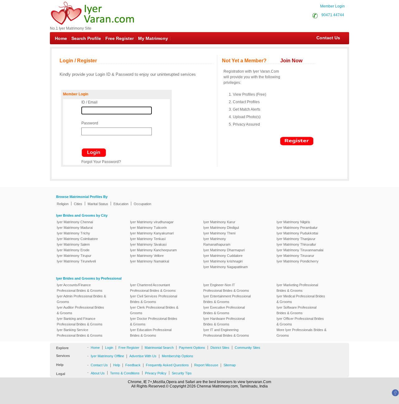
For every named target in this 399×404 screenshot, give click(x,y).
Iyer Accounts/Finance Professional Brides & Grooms (80, 287)
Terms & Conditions (125, 373)
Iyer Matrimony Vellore (147, 255)
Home (61, 38)
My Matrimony (153, 38)
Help (116, 365)
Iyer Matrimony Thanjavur (295, 239)
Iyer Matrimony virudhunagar (152, 222)
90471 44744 (332, 15)
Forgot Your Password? (101, 162)
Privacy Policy (155, 373)
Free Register (119, 38)
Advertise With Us (142, 356)
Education (120, 204)
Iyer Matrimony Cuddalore (223, 255)
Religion (63, 204)
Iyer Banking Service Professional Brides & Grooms (80, 332)
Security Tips (182, 373)
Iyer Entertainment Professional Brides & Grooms (227, 299)
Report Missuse (206, 365)
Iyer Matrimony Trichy (73, 233)
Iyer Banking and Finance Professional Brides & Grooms (80, 321)
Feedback (133, 365)
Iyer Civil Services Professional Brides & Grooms (153, 299)
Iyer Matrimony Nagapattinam (225, 267)
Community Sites (247, 347)
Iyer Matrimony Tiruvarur (295, 255)
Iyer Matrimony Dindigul (221, 227)
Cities (78, 204)
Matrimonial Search (159, 347)
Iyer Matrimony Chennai (75, 222)
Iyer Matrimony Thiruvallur (296, 244)
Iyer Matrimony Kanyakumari (152, 233)
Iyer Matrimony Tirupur (74, 255)
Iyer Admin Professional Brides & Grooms (81, 299)
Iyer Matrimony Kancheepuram (153, 250)
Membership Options (177, 356)
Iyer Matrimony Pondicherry (297, 261)
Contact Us (325, 37)
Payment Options (192, 347)
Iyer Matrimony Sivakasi (148, 244)
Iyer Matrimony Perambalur (297, 227)
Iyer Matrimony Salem (73, 244)
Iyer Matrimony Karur (219, 222)
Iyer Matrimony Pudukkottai (297, 233)
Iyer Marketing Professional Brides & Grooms (297, 287)
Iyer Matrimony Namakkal (149, 261)
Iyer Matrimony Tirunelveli (76, 261)
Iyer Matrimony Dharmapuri (224, 250)
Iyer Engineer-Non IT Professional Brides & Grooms (226, 287)
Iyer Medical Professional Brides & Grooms (300, 299)
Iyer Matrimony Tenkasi (148, 239)
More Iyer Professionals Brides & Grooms (301, 332)
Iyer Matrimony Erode (73, 250)
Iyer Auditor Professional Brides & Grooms (80, 310)
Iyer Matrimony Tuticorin (148, 227)
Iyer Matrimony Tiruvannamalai (299, 250)
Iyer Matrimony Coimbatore (77, 239)
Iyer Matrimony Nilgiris (293, 222)
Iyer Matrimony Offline (107, 356)
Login (109, 347)
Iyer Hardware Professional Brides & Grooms (224, 321)
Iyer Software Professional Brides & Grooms (296, 310)
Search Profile (86, 38)
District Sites (219, 347)
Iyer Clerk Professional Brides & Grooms (154, 310)
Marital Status (98, 204)
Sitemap (230, 365)
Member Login (332, 6)
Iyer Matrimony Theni (219, 233)
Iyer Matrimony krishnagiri (223, 261)
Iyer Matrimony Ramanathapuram (216, 241)
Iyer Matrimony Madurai (75, 227)
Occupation (142, 204)
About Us (98, 373)
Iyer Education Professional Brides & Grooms (150, 332)
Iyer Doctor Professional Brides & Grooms (153, 321)
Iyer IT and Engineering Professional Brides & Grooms (226, 332)
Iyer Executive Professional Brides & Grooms (224, 310)
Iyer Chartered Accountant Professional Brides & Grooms (153, 287)
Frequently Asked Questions (167, 365)
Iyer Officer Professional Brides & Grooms (300, 321)
